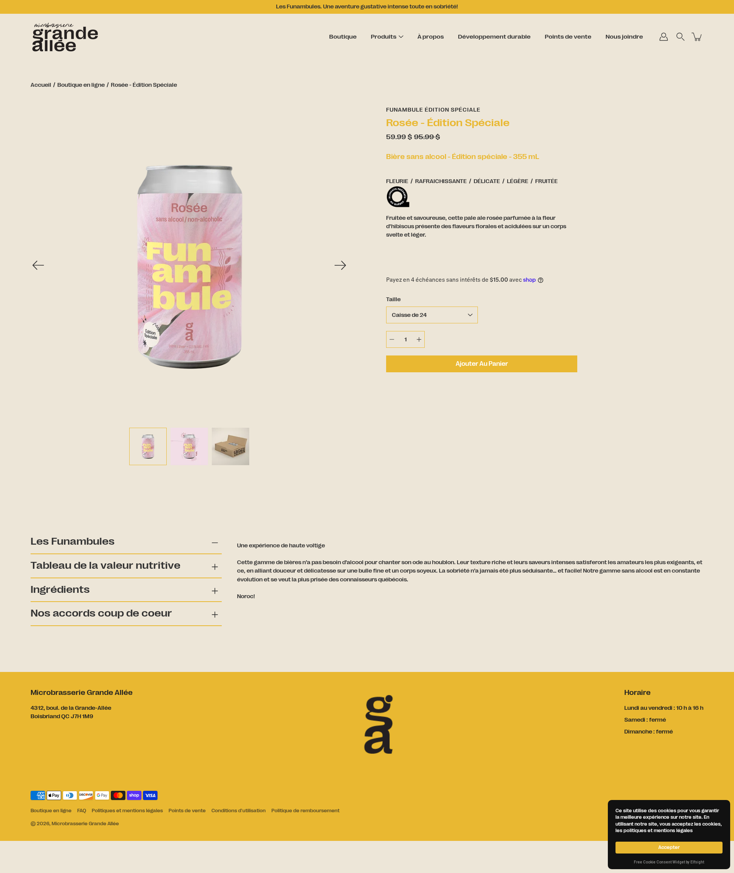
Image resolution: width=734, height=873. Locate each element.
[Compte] (664, 37)
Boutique (343, 36)
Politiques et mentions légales (127, 810)
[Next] (340, 265)
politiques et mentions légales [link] (658, 830)
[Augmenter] (419, 339)
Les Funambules (73, 541)
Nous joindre (624, 36)
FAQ (81, 810)
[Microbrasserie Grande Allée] (65, 37)
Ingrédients (60, 590)
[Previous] (38, 265)
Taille (393, 299)
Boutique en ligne (81, 85)
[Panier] (697, 37)
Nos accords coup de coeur (101, 613)
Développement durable (494, 36)
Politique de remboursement (305, 810)
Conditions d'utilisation (238, 810)
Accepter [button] (669, 847)
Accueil (41, 85)
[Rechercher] (680, 37)
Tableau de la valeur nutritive (105, 565)
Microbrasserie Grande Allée (85, 823)
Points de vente (568, 36)
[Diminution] (392, 339)
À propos (430, 36)
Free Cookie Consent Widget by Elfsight (669, 862)
